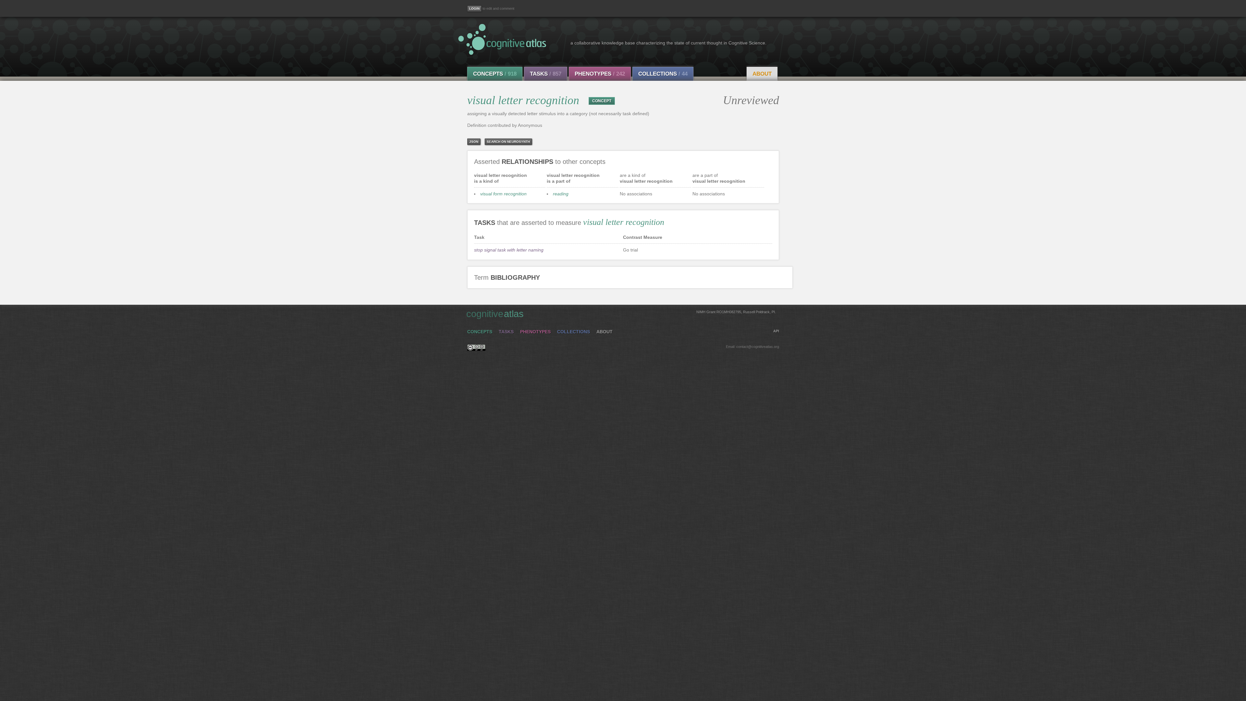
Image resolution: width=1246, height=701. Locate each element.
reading (560, 193)
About (762, 74)
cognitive (621, 314)
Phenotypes (600, 74)
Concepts (495, 74)
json (473, 141)
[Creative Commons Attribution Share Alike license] (476, 349)
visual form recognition (503, 193)
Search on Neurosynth (508, 141)
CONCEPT (601, 101)
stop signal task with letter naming (509, 249)
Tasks (545, 74)
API (776, 331)
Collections (663, 74)
